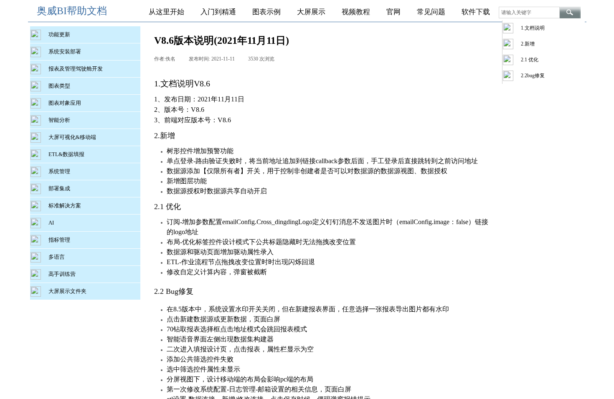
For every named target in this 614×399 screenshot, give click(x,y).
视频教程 (356, 12)
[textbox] (529, 12)
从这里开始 (166, 12)
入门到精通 (218, 12)
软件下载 (476, 12)
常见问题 (431, 12)
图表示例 (266, 12)
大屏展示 (311, 12)
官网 (393, 12)
